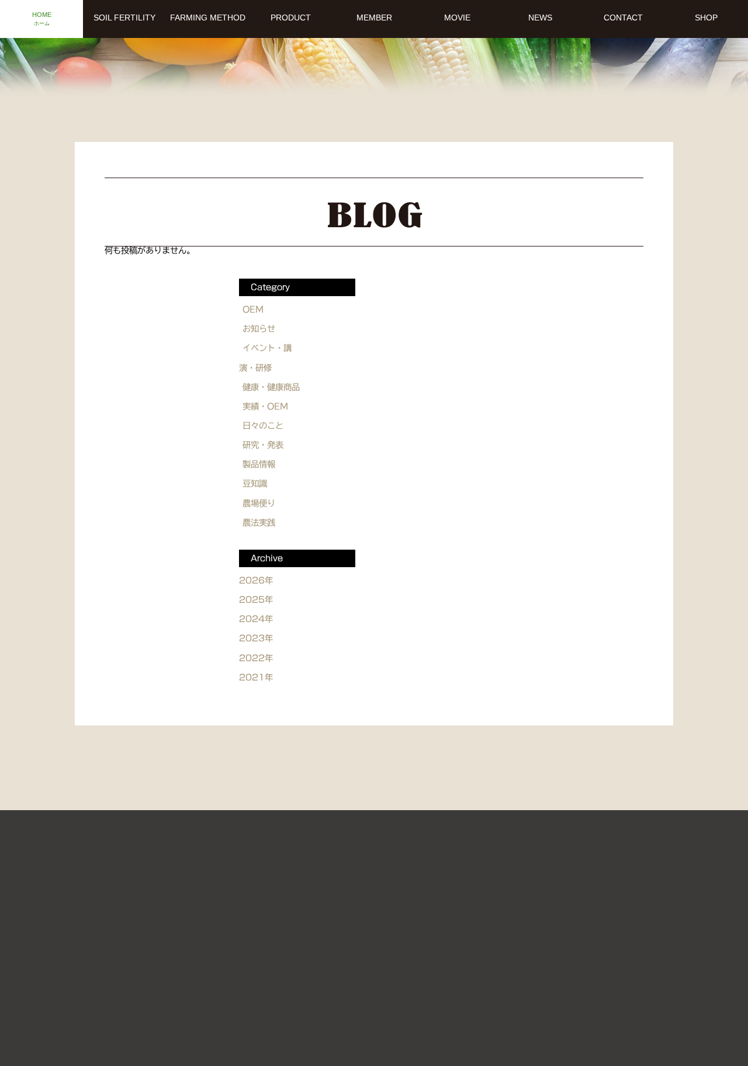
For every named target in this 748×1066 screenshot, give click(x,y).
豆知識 (255, 483)
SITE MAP (426, 921)
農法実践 (259, 522)
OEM (253, 309)
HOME (168, 896)
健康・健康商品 (271, 387)
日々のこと (263, 425)
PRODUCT (503, 896)
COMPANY (353, 921)
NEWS (213, 921)
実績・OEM (265, 406)
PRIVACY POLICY (515, 921)
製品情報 (259, 464)
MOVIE (435, 896)
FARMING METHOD (349, 896)
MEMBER (576, 896)
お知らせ (259, 328)
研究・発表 (263, 444)
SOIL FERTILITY (245, 896)
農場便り (259, 503)
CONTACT (278, 921)
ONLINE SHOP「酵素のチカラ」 (356, 979)
